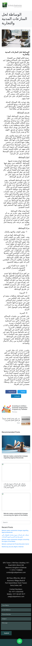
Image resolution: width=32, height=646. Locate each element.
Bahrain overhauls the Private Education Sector (15, 544)
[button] (19, 641)
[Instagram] (14, 642)
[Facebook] (22, 642)
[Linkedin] (9, 642)
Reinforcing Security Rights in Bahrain (13, 546)
